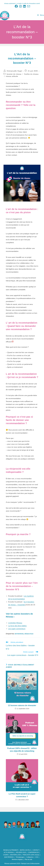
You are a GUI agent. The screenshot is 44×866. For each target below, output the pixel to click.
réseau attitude (12, 76)
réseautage (29, 633)
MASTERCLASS (15, 855)
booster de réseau (14, 74)
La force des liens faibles (17, 626)
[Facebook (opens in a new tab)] (16, 6)
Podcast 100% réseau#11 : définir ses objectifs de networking (22, 749)
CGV (36, 857)
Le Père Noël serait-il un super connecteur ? (22, 795)
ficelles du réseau (31, 74)
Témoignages (20, 857)
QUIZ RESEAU (9, 857)
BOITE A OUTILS (25, 850)
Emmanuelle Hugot (14, 71)
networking (19, 633)
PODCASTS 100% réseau (31, 855)
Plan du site (28, 859)
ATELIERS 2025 (21, 852)
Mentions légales (17, 859)
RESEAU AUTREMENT (10, 850)
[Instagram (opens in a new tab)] (20, 6)
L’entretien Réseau (15, 623)
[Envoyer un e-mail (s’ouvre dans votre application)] (28, 6)
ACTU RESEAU (9, 852)
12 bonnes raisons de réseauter (22, 705)
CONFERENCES (33, 852)
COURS (5, 855)
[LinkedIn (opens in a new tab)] (24, 6)
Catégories (29, 857)
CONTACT (36, 850)
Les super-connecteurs (16, 629)
